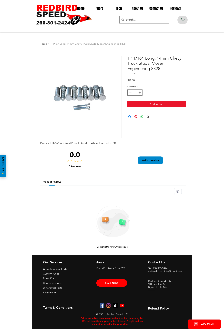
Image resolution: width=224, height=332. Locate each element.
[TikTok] (115, 305)
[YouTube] (122, 305)
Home (43, 43)
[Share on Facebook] (130, 117)
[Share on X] (148, 117)
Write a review (150, 160)
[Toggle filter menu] (178, 191)
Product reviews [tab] (52, 182)
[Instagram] (108, 305)
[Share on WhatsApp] (142, 117)
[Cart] (182, 20)
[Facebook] (102, 305)
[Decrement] (130, 92)
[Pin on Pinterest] (136, 117)
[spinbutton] (135, 92)
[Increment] (140, 92)
